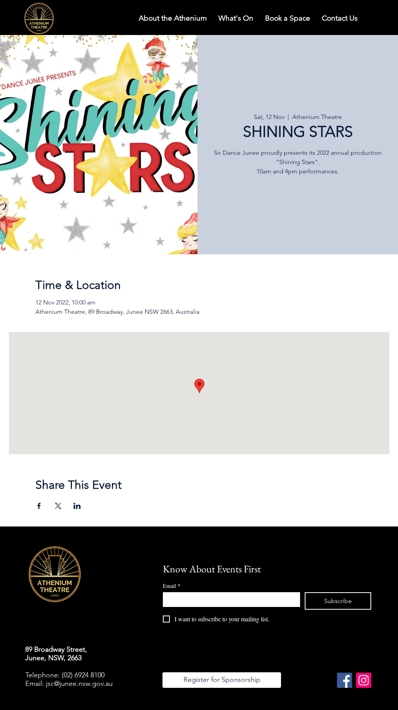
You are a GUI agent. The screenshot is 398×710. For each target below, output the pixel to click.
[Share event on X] (58, 506)
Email (171, 585)
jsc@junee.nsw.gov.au (79, 683)
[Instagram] (363, 680)
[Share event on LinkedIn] (77, 506)
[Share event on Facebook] (39, 506)
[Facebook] (344, 680)
